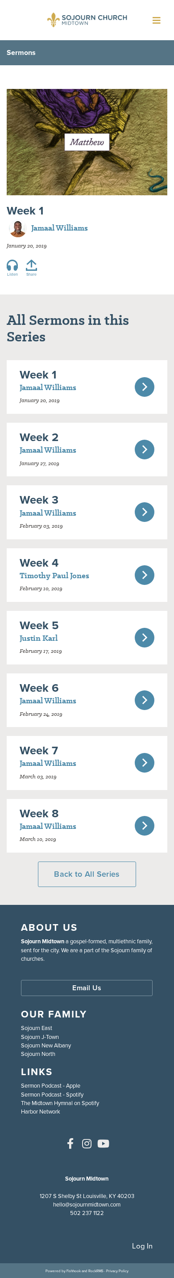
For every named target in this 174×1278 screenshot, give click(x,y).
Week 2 (39, 437)
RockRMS (96, 1271)
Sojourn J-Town (40, 1037)
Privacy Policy (117, 1271)
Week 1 (38, 374)
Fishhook (73, 1271)
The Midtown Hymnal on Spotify (60, 1103)
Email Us (87, 988)
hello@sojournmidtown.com (86, 1204)
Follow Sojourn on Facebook (70, 1143)
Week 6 (39, 687)
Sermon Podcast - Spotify (52, 1094)
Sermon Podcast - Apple (50, 1085)
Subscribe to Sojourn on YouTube (103, 1143)
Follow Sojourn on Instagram (87, 1143)
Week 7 (39, 750)
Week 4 (39, 562)
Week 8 (39, 813)
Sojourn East (36, 1028)
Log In (142, 1246)
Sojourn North (38, 1054)
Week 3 (39, 499)
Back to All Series (87, 874)
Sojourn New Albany (46, 1045)
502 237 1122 (87, 1213)
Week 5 (39, 625)
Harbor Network (40, 1111)
